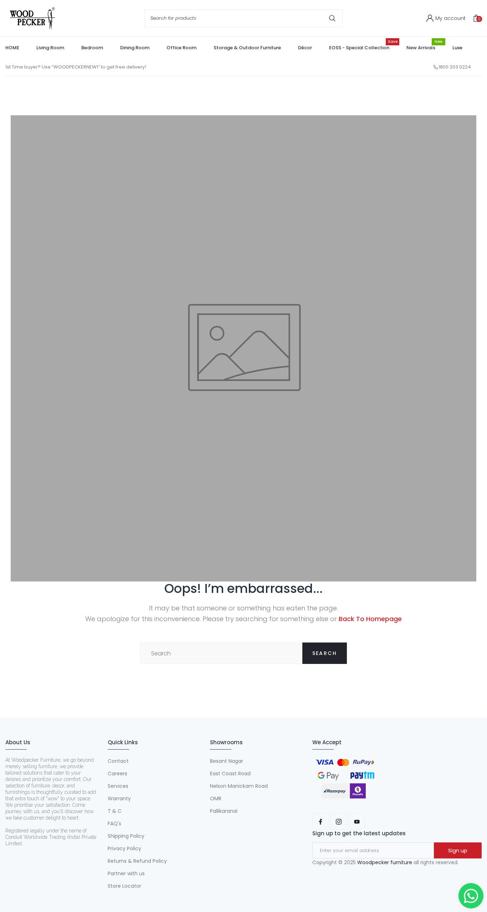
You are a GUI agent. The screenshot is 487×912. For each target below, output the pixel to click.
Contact (118, 761)
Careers (117, 773)
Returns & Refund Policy (137, 861)
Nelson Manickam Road (239, 786)
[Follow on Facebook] (320, 821)
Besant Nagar (226, 761)
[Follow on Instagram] (338, 821)
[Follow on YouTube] (357, 821)
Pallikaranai (223, 811)
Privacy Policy (124, 848)
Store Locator (124, 886)
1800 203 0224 (455, 67)
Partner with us (126, 873)
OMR (215, 798)
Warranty (119, 798)
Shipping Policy (126, 836)
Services (118, 786)
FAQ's (114, 823)
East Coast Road (230, 773)
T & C (115, 811)
